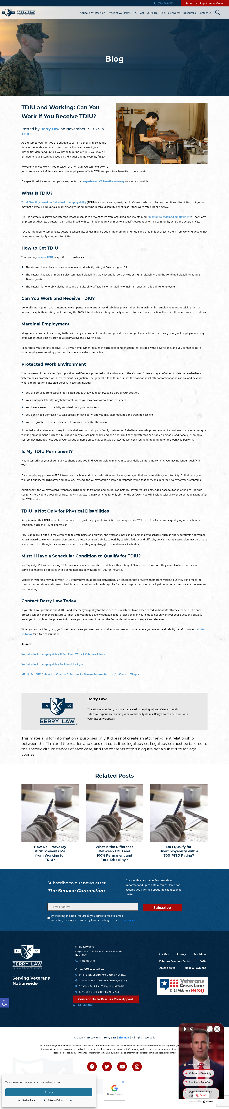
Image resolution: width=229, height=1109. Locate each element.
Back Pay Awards (170, 13)
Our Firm (152, 13)
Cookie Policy (29, 1099)
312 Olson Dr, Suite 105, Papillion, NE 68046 (101, 986)
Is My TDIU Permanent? (47, 451)
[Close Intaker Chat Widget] (217, 1029)
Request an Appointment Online (205, 3)
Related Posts (114, 775)
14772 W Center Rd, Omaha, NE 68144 (98, 992)
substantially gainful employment (170, 217)
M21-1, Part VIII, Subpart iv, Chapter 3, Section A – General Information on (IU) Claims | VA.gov (80, 674)
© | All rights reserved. (114, 1037)
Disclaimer (200, 954)
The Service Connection (76, 890)
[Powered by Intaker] (208, 1101)
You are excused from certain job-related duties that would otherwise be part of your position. (82, 392)
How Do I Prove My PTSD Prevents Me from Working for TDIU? (50, 853)
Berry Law (97, 699)
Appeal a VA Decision (92, 13)
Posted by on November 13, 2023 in (62, 131)
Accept (49, 1092)
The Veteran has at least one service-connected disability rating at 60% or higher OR (76, 267)
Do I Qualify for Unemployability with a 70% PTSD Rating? (179, 851)
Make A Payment (195, 968)
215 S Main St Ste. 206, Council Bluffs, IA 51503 (102, 980)
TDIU (26, 134)
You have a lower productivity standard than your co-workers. (63, 407)
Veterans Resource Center (175, 961)
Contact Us (205, 13)
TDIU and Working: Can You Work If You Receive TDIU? (60, 112)
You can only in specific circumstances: (53, 257)
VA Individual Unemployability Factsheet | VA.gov (52, 664)
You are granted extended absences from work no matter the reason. (67, 422)
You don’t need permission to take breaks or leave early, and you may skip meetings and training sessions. (90, 414)
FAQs (203, 961)
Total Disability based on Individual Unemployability (53, 202)
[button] (4, 1002)
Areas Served (167, 968)
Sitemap (124, 1037)
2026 (80, 1037)
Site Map (163, 954)
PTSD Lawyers (84, 946)
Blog (114, 58)
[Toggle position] (210, 1029)
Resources (189, 13)
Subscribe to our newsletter (76, 882)
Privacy (181, 954)
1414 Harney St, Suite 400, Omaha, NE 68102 (102, 974)
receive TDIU (45, 257)
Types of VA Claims (119, 13)
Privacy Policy (55, 1099)
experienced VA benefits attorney (104, 181)
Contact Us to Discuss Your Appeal (105, 999)
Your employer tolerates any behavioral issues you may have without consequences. (76, 400)
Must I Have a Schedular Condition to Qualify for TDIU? (81, 556)
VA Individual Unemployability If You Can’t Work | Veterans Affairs (63, 654)
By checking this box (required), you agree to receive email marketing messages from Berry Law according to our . (93, 918)
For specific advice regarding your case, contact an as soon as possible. (85, 181)
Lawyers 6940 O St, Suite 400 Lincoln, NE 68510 (98, 951)
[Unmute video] (185, 1029)
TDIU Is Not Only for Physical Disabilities (65, 511)
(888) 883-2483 (165, 3)
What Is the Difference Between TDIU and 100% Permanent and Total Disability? (114, 853)
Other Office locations (89, 969)
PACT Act (138, 13)
